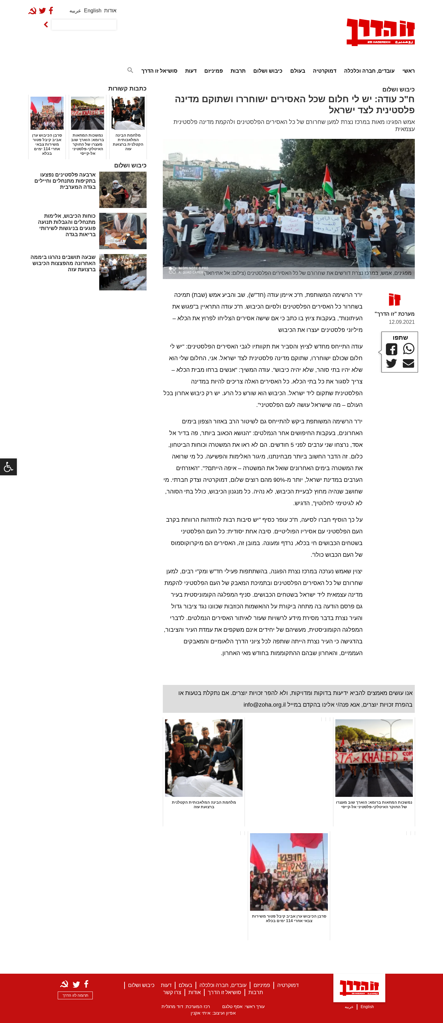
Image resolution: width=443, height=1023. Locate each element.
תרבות (238, 71)
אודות (110, 10)
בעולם (297, 71)
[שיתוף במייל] (408, 363)
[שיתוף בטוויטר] (391, 363)
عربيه (75, 10)
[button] (8, 466)
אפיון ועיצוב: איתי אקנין (213, 1013)
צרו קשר (172, 992)
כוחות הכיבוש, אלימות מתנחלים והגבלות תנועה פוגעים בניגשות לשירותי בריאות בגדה (67, 225)
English (93, 10)
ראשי (408, 71)
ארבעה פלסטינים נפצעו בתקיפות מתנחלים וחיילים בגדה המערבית (65, 181)
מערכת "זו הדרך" (395, 314)
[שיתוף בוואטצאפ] (408, 348)
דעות (191, 71)
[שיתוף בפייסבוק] (391, 349)
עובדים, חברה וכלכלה (369, 71)
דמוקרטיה (324, 71)
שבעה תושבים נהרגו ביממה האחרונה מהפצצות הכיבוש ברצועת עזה (63, 263)
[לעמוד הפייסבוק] (52, 10)
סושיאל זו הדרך (159, 71)
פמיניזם (213, 71)
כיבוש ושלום (267, 71)
